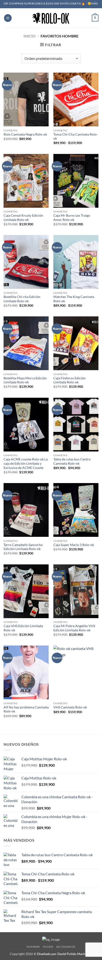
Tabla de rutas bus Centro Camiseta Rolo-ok (72, 461)
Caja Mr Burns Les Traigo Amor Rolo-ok (71, 218)
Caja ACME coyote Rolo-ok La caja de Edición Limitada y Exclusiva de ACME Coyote (26, 463)
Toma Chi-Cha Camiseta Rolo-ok (75, 136)
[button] (8, 18)
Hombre (33, 946)
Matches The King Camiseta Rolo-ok (73, 299)
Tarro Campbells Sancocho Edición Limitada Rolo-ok (23, 547)
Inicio (29, 36)
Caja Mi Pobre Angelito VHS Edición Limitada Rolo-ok (74, 628)
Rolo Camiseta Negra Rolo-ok (25, 134)
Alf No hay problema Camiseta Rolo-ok (26, 709)
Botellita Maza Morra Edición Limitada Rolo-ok (25, 380)
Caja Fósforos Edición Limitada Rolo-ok (69, 380)
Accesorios (65, 946)
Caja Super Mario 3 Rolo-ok (73, 545)
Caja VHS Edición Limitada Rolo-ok (23, 628)
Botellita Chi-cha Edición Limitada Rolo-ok (22, 299)
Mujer (48, 946)
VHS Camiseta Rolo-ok (70, 707)
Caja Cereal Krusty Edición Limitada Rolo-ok (23, 218)
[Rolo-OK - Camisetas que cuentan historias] (51, 18)
